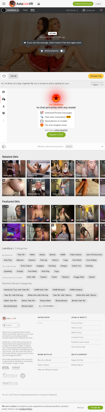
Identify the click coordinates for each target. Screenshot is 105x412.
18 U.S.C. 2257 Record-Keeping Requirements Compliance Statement (29, 395)
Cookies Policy (77, 337)
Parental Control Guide (80, 342)
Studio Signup (43, 365)
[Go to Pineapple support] (23, 375)
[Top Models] (38, 3)
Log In (98, 4)
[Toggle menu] (4, 3)
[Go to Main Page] (21, 3)
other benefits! (61, 130)
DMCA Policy (76, 333)
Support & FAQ (77, 360)
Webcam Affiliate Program (48, 370)
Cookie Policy (25, 409)
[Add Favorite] (4, 76)
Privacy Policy (77, 323)
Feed (25, 10)
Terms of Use (76, 328)
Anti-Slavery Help (78, 347)
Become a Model (44, 360)
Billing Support (77, 365)
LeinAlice (7, 248)
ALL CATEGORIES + (47, 306)
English (9, 325)
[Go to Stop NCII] (10, 383)
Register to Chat (56, 135)
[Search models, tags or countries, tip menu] (101, 10)
